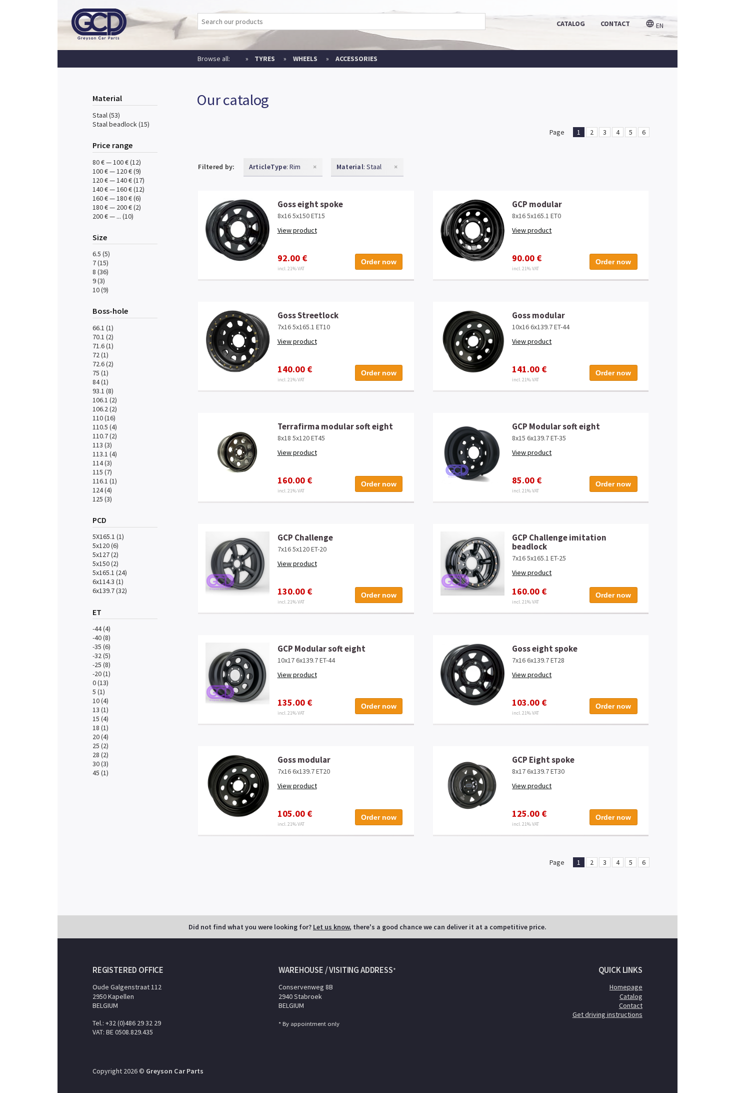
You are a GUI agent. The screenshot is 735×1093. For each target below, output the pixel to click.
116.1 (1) (104, 480)
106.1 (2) (104, 399)
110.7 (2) (104, 435)
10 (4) (100, 700)
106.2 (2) (104, 408)
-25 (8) (101, 664)
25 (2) (100, 745)
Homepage (626, 986)
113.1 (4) (104, 453)
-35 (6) (101, 646)
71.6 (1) (103, 345)
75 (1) (100, 372)
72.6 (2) (103, 363)
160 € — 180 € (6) (116, 198)
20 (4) (100, 736)
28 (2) (100, 754)
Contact (630, 1005)
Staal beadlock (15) (121, 124)
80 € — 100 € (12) (116, 162)
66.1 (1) (103, 327)
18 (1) (100, 727)
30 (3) (100, 763)
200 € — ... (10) (113, 216)
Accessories (357, 58)
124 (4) (102, 489)
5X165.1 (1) (108, 536)
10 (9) (100, 289)
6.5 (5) (101, 253)
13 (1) (100, 709)
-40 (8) (101, 637)
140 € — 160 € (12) (118, 189)
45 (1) (100, 772)
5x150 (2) (105, 563)
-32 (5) (101, 655)
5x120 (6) (105, 545)
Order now (378, 262)
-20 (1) (101, 673)
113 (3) (102, 444)
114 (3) (102, 462)
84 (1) (100, 381)
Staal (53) (106, 115)
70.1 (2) (103, 336)
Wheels (305, 58)
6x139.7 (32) (109, 590)
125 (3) (102, 498)
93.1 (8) (103, 390)
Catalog (631, 996)
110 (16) (104, 417)
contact (615, 23)
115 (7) (102, 471)
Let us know (331, 926)
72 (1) (100, 354)
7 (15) (100, 262)
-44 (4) (101, 628)
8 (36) (100, 271)
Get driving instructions (607, 1014)
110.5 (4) (104, 426)
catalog (570, 23)
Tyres (264, 58)
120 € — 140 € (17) (118, 180)
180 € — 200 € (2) (116, 207)
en (659, 25)
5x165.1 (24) (109, 572)
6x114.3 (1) (108, 581)
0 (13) (100, 682)
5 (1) (98, 691)
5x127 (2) (105, 554)
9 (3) (98, 280)
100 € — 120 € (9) (116, 171)
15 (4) (100, 718)
